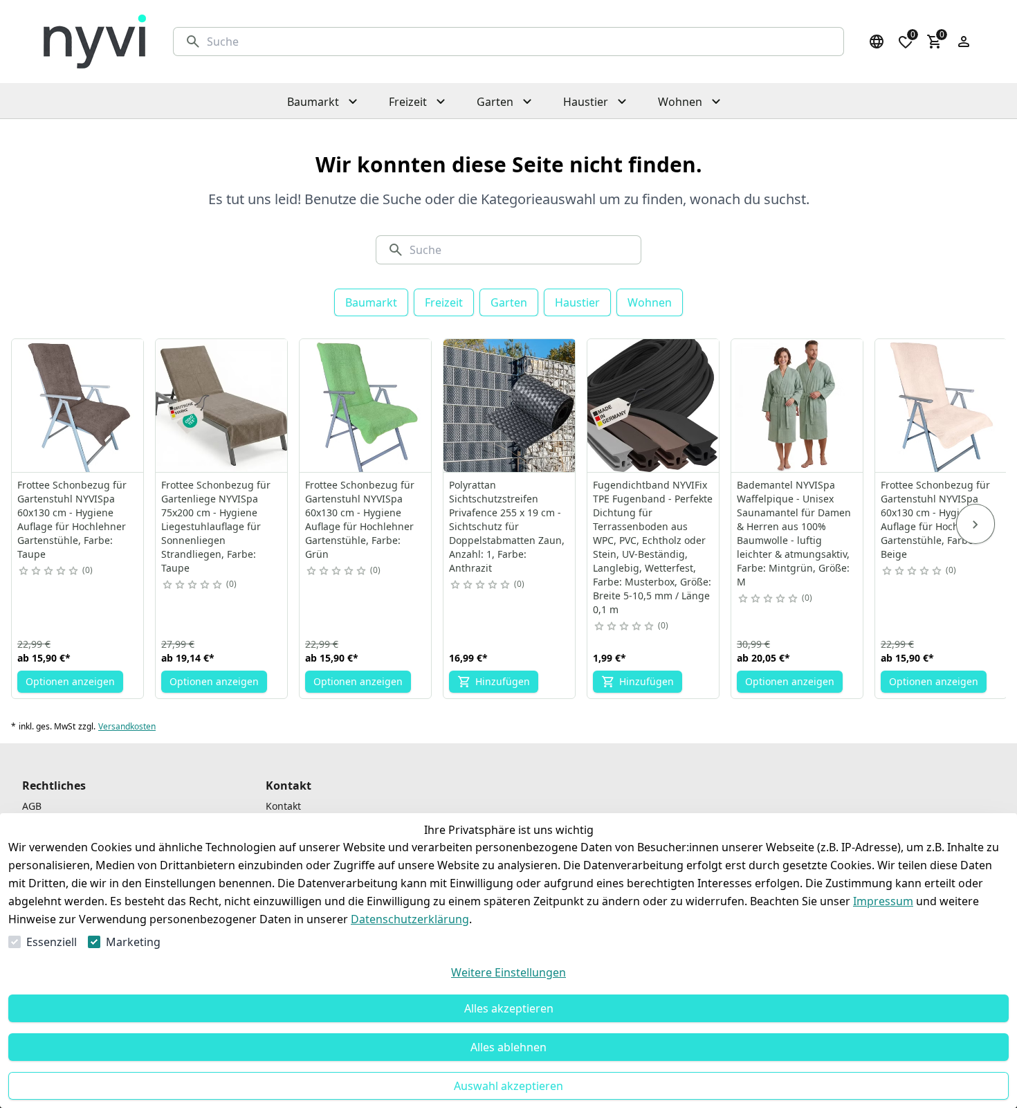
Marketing (133, 942)
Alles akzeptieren (508, 1008)
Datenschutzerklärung (410, 919)
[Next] (975, 524)
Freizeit (444, 302)
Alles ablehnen (508, 1047)
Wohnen (649, 302)
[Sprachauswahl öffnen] (876, 41)
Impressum (883, 901)
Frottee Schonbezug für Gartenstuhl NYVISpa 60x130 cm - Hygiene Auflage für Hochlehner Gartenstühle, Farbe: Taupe (72, 519)
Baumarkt (371, 302)
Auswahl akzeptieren (508, 1085)
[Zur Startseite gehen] (95, 41)
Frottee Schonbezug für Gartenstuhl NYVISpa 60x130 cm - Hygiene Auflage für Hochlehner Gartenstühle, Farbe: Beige (935, 519)
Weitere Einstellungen (508, 972)
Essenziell (51, 942)
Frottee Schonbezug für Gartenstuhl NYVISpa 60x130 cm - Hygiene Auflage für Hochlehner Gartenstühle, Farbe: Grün (359, 519)
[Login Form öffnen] (964, 41)
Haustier (577, 302)
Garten (509, 302)
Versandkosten (127, 726)
